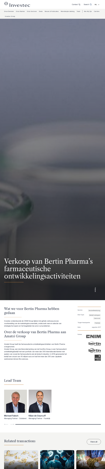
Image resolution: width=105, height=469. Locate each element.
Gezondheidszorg (94, 310)
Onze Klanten (20, 11)
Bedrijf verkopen (95, 315)
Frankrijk (97, 323)
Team (78, 11)
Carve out (97, 318)
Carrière (96, 11)
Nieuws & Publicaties (52, 11)
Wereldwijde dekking (68, 11)
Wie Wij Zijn (88, 11)
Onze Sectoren (32, 11)
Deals (41, 11)
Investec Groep (10, 16)
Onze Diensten (9, 11)
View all (93, 442)
